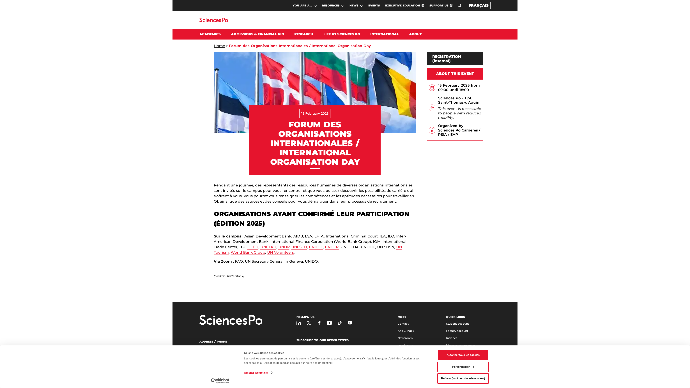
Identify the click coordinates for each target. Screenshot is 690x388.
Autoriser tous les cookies (463, 354)
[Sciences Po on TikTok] (339, 323)
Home (219, 46)
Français (479, 5)
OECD (252, 247)
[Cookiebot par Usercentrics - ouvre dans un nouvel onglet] (220, 381)
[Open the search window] (459, 5)
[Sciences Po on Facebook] (319, 323)
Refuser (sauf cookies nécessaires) (463, 378)
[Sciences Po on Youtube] (350, 323)
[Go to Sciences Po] (213, 21)
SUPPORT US (438, 5)
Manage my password (461, 345)
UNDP (283, 247)
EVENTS (374, 5)
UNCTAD (268, 247)
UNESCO (299, 247)
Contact (403, 323)
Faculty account (457, 330)
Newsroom (405, 338)
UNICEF (316, 247)
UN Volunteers (280, 252)
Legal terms (406, 345)
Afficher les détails (256, 372)
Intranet (451, 338)
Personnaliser (461, 366)
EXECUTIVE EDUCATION (402, 5)
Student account (457, 323)
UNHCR (332, 247)
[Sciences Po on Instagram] (329, 323)
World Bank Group (248, 252)
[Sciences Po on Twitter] (309, 323)
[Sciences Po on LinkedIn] (298, 323)
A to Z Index (406, 330)
